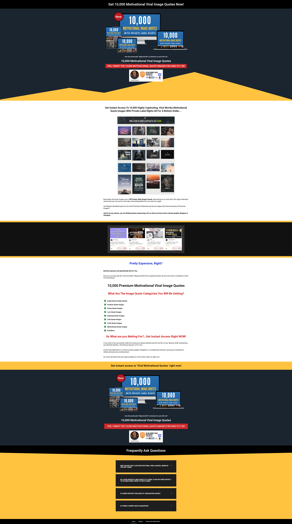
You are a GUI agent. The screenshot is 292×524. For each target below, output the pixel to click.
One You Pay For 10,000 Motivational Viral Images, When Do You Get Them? (144, 466)
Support (140, 521)
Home (133, 521)
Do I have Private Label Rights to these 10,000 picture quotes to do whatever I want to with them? (145, 480)
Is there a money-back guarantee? (134, 506)
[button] (146, 466)
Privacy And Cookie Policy (153, 521)
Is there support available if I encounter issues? (140, 493)
